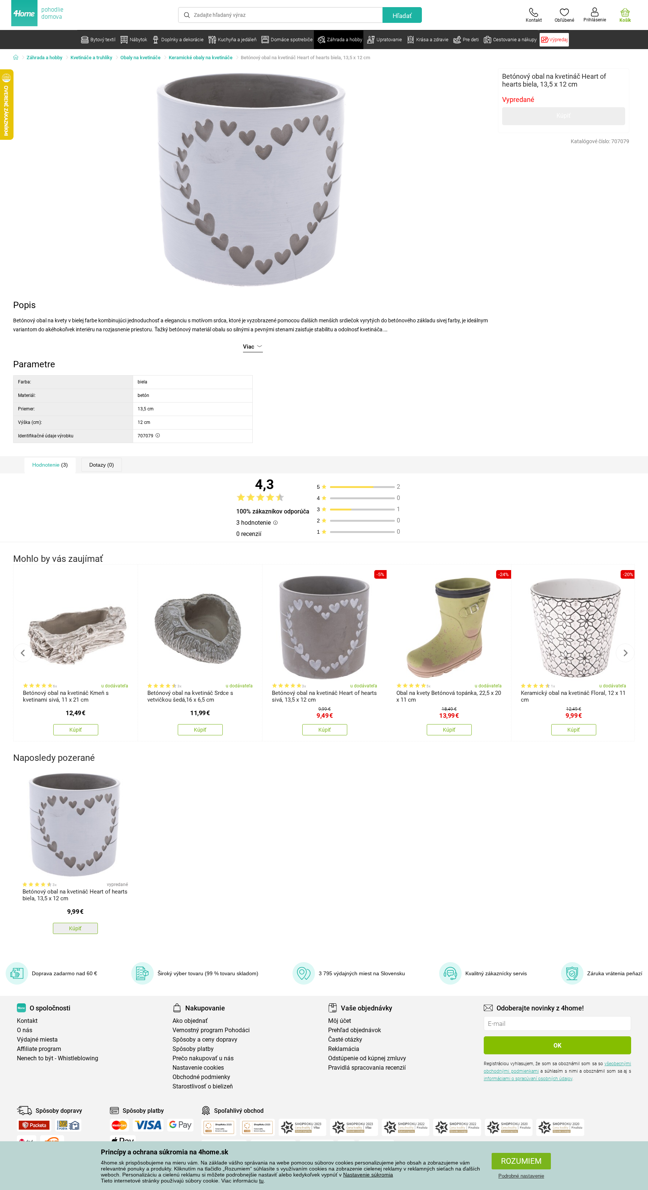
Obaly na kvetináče (140, 57)
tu (261, 1181)
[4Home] (18, 57)
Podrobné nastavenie (521, 1176)
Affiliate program (39, 1049)
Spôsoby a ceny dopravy (204, 1039)
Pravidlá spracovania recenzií (367, 1067)
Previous (23, 653)
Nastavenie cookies (198, 1067)
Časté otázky (345, 1039)
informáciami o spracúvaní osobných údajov (528, 1078)
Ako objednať (190, 1021)
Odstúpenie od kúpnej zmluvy (367, 1058)
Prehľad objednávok (354, 1030)
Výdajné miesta (37, 1039)
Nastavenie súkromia (368, 1175)
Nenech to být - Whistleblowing (57, 1058)
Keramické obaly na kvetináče (200, 57)
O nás (24, 1030)
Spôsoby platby (193, 1049)
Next (625, 653)
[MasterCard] (119, 1125)
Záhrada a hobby (44, 57)
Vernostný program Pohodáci (211, 1030)
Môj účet (339, 1021)
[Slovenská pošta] (68, 1125)
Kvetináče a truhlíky (91, 57)
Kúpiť (563, 115)
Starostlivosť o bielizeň (202, 1086)
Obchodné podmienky (201, 1077)
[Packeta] (34, 1125)
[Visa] (148, 1125)
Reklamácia (343, 1049)
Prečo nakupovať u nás (203, 1058)
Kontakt (27, 1021)
